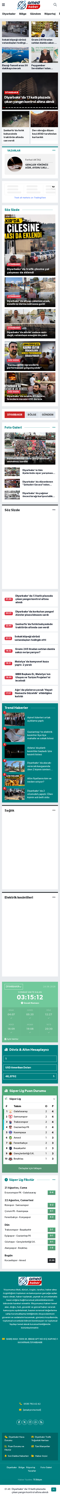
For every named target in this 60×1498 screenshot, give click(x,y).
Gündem (35, 14)
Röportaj (49, 14)
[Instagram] (30, 1422)
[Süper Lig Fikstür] (53, 1180)
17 (48, 107)
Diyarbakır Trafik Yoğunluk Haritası (41, 1439)
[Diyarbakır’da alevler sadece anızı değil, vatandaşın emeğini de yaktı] (30, 323)
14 (40, 107)
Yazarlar (32, 1471)
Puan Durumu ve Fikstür (14, 1448)
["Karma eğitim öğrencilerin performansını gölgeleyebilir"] (30, 356)
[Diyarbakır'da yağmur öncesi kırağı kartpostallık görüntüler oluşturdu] (12, 495)
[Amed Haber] (28, 4)
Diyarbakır (9, 14)
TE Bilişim (37, 1480)
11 (31, 107)
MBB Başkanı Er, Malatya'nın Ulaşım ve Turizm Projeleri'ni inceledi (32, 677)
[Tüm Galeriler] (53, 427)
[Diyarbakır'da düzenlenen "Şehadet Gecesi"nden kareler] (12, 483)
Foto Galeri (46, 1467)
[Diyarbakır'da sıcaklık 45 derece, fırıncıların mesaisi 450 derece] (30, 387)
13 (37, 107)
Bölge (22, 14)
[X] (24, 1422)
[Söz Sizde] (53, 510)
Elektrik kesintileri (19, 897)
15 (42, 107)
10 (29, 107)
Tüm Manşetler (42, 1446)
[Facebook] (19, 1422)
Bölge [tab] (32, 414)
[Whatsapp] (35, 1422)
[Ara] (55, 5)
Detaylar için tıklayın (30, 1168)
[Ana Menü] (3, 5)
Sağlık (9, 810)
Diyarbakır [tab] (14, 414)
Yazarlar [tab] (13, 150)
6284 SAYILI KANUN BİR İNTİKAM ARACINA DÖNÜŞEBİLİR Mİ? (39, 166)
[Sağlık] (53, 810)
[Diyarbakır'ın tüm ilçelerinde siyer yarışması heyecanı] (12, 471)
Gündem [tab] (47, 414)
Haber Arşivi (41, 1456)
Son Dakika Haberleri (18, 1456)
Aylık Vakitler (12, 1039)
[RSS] (41, 1422)
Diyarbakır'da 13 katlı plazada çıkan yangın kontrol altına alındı (34, 599)
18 (51, 107)
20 (56, 107)
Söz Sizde (12, 510)
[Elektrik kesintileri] (53, 897)
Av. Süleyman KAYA (35, 160)
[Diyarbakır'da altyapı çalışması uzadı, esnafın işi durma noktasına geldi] (30, 292)
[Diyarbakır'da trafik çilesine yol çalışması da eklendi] (30, 245)
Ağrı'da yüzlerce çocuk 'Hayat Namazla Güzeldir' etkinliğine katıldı (33, 693)
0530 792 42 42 (32, 1404)
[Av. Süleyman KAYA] (15, 164)
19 (53, 107)
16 (45, 107)
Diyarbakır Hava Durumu (14, 1439)
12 (34, 107)
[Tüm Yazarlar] (53, 150)
